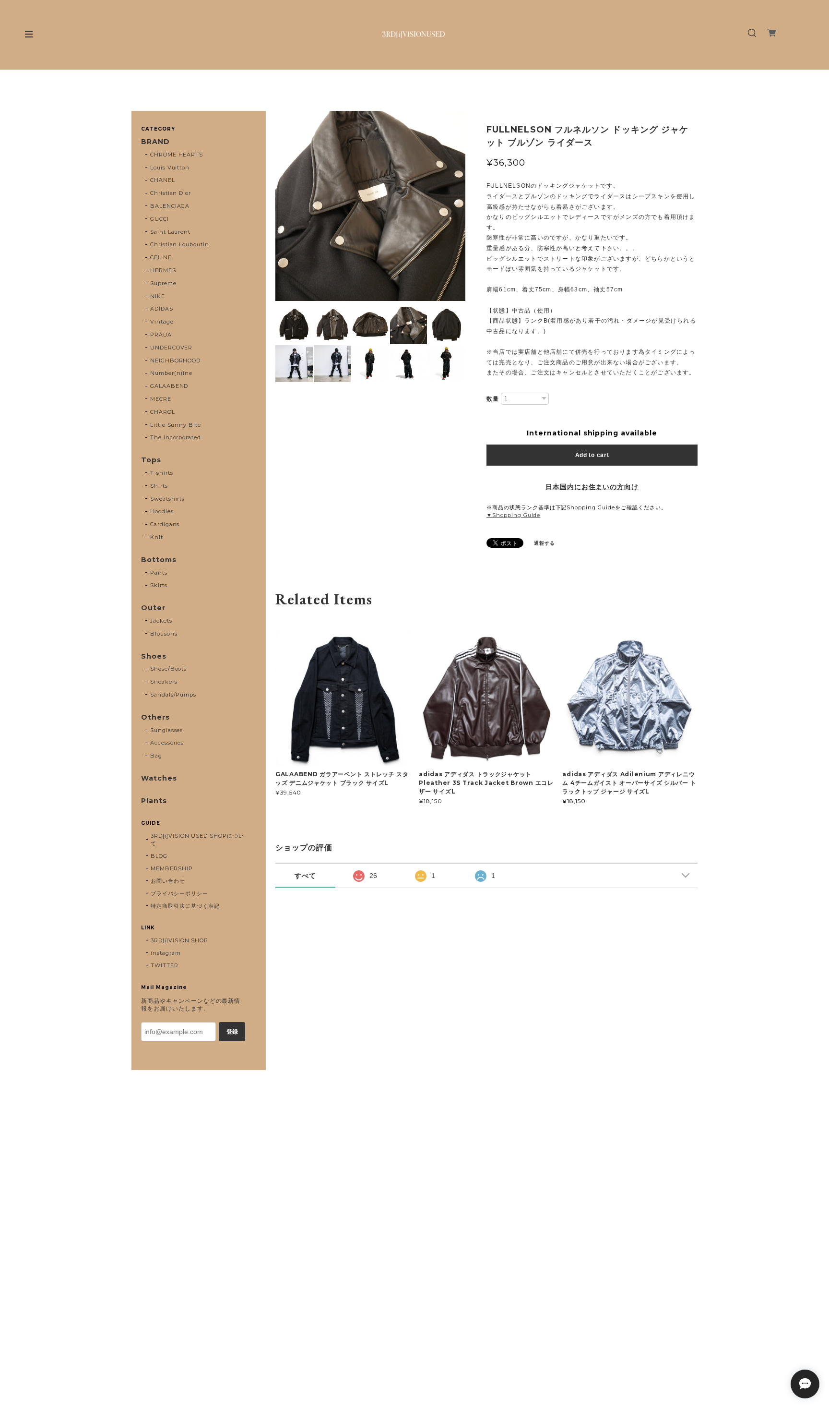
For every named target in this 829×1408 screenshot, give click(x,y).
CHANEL (162, 180)
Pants (158, 572)
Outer (153, 608)
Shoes (153, 656)
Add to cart (592, 455)
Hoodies (162, 511)
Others (155, 717)
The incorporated (175, 437)
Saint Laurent (170, 232)
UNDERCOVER (171, 347)
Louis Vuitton (169, 167)
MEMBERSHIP (172, 868)
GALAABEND (169, 386)
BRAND (155, 142)
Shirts (159, 485)
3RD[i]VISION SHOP (179, 940)
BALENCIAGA (170, 206)
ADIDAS (161, 308)
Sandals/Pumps (173, 694)
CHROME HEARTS (176, 154)
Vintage (162, 321)
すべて (305, 875)
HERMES (163, 270)
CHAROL (162, 412)
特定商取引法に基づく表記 (185, 906)
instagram (166, 953)
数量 (492, 399)
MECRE (160, 399)
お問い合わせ (168, 881)
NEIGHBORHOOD (175, 360)
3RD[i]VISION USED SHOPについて (197, 839)
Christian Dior (170, 193)
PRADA (161, 334)
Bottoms (159, 560)
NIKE (157, 296)
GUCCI (159, 219)
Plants (154, 801)
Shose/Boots (168, 668)
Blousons (164, 633)
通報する (544, 543)
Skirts (158, 585)
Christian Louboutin (179, 244)
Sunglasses (166, 730)
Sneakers (164, 681)
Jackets (161, 620)
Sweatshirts (167, 498)
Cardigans (165, 524)
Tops (151, 460)
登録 (232, 1031)
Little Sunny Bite (175, 424)
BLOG (159, 856)
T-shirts (161, 472)
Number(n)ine (171, 373)
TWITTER (164, 965)
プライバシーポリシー (179, 893)
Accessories (167, 742)
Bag (156, 755)
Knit (156, 537)
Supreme (163, 283)
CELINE (161, 257)
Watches (159, 778)
